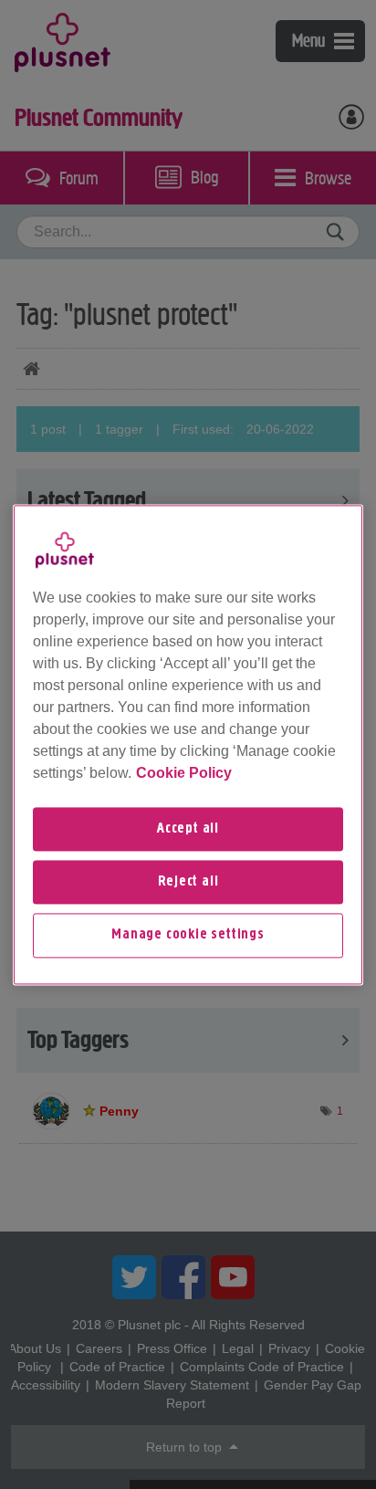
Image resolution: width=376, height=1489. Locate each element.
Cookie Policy (184, 773)
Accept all (188, 829)
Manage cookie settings (188, 935)
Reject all (188, 882)
